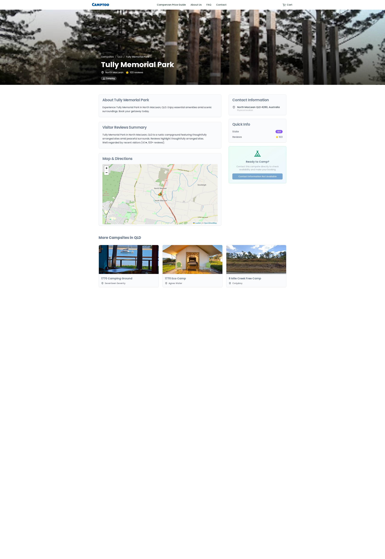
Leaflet (198, 223)
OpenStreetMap (210, 223)
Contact (221, 4)
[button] (160, 194)
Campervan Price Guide (171, 4)
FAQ (208, 4)
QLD (119, 57)
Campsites (107, 57)
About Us (196, 4)
